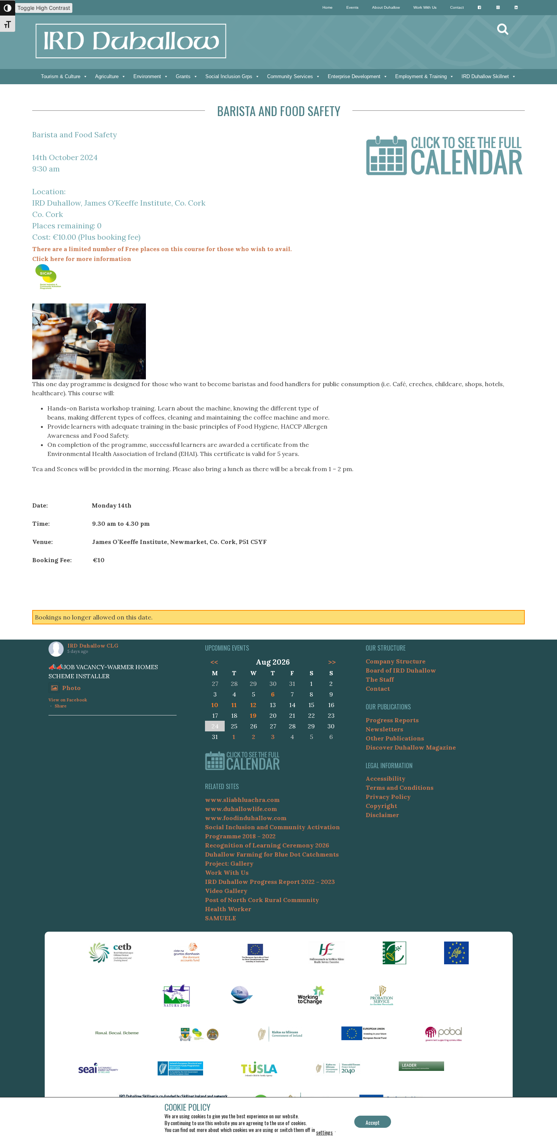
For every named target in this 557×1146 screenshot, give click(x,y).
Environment (147, 76)
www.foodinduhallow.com (245, 818)
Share (61, 706)
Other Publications (395, 738)
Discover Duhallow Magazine (411, 747)
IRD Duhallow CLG (92, 645)
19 (253, 715)
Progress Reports (392, 720)
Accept (373, 1122)
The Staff (380, 679)
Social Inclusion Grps (228, 76)
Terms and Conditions (399, 787)
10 (214, 705)
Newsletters (384, 729)
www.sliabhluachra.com (242, 799)
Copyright (381, 806)
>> (332, 662)
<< (213, 662)
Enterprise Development (354, 76)
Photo (71, 688)
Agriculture (107, 76)
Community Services (290, 76)
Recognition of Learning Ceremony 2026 (267, 845)
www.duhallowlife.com (241, 809)
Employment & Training (421, 76)
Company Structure (396, 661)
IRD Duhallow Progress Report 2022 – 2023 (270, 881)
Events (352, 7)
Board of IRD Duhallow (401, 670)
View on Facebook (68, 700)
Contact (457, 7)
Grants (183, 76)
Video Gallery (226, 890)
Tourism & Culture (60, 76)
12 (253, 705)
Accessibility (385, 778)
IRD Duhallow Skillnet (485, 76)
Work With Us (425, 7)
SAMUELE (220, 918)
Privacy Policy (388, 796)
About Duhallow (386, 7)
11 (234, 705)
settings (324, 1132)
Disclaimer (382, 815)
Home (327, 7)
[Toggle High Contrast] (7, 8)
